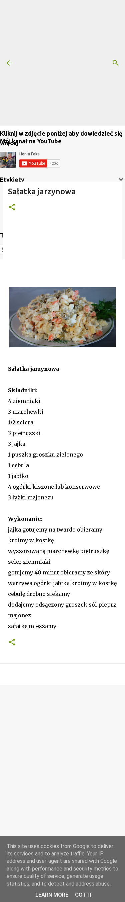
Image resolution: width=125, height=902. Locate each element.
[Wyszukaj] (116, 63)
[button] (12, 207)
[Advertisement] (62, 63)
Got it (83, 895)
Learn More (51, 895)
